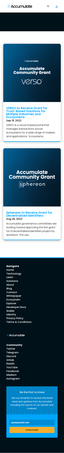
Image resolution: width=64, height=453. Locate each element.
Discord (11, 356)
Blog (9, 288)
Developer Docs (16, 307)
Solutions (12, 281)
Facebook (12, 371)
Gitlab (10, 360)
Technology (13, 273)
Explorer (11, 303)
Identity (11, 314)
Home (10, 270)
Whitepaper (13, 296)
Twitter (10, 349)
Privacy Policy (14, 318)
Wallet (10, 311)
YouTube (12, 367)
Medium (11, 375)
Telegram (12, 352)
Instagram (13, 378)
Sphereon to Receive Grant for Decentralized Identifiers (29, 214)
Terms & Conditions (19, 322)
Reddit (10, 363)
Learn (9, 277)
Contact (11, 292)
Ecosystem (13, 299)
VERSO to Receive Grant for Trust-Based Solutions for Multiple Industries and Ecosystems (27, 112)
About (10, 285)
